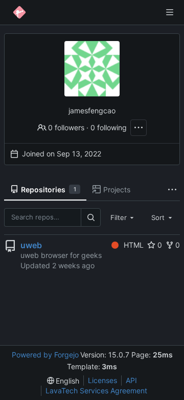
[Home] (19, 12)
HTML (134, 245)
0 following (108, 127)
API (131, 380)
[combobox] (123, 217)
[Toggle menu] (169, 12)
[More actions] (138, 127)
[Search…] (90, 217)
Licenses (102, 380)
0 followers (66, 127)
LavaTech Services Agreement (96, 390)
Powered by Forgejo (45, 354)
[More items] (172, 190)
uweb (31, 245)
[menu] (63, 380)
